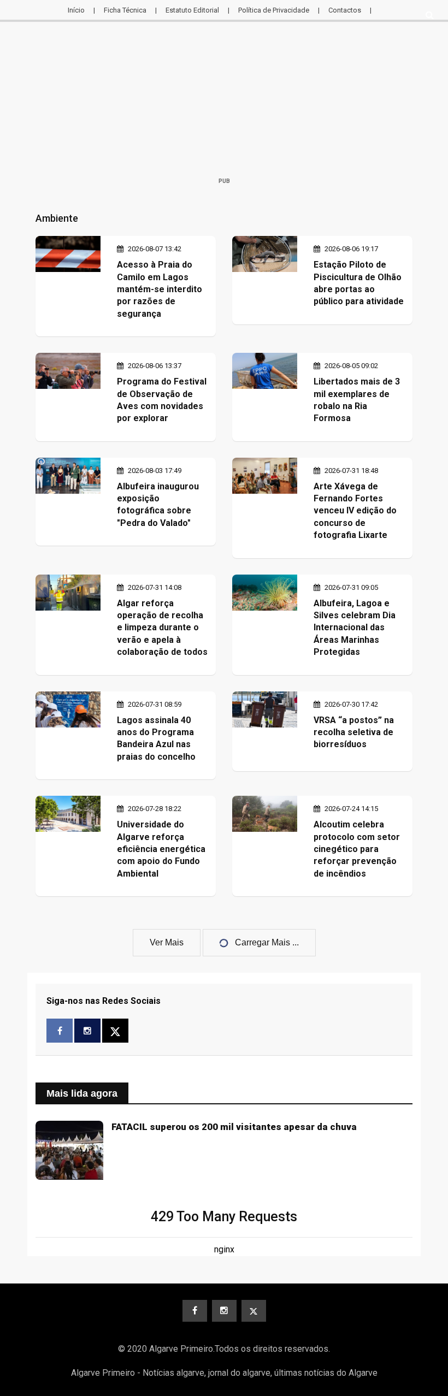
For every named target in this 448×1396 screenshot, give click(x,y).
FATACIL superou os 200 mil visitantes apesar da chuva (234, 1126)
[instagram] (224, 1311)
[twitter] (253, 1311)
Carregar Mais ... (267, 942)
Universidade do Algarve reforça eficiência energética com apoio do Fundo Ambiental (161, 849)
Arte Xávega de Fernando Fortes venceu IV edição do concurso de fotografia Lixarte (355, 511)
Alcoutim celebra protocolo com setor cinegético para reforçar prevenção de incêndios (357, 849)
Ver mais (167, 942)
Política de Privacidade (273, 10)
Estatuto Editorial (192, 10)
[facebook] (194, 1311)
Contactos (344, 10)
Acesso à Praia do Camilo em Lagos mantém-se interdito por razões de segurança (159, 289)
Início (76, 10)
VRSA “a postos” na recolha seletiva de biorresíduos (354, 732)
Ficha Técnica (125, 10)
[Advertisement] (224, 102)
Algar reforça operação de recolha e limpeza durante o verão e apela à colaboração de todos (162, 628)
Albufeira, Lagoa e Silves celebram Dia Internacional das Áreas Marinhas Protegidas (355, 628)
